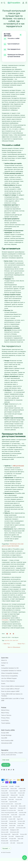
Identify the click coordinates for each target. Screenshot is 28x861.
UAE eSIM (12, 843)
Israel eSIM (4, 799)
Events (3, 683)
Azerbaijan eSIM (5, 806)
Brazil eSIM (11, 799)
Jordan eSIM (20, 825)
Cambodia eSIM (21, 808)
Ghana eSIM (4, 823)
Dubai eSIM (4, 819)
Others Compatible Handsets (9, 673)
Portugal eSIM (12, 838)
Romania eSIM (4, 840)
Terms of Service (6, 715)
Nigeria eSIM (15, 834)
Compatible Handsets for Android (11, 670)
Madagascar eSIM (14, 829)
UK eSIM (11, 786)
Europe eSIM (5, 732)
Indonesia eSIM (5, 788)
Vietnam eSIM (21, 793)
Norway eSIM (23, 834)
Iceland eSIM (4, 825)
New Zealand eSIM (5, 834)
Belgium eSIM (4, 808)
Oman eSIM (4, 836)
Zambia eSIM (20, 843)
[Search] (5, 2)
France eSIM (13, 793)
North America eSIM (7, 740)
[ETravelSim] (14, 3)
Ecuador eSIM (12, 819)
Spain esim (15, 640)
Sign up (5, 764)
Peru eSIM (11, 836)
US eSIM (17, 786)
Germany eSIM (21, 821)
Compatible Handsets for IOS (10, 668)
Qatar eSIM (20, 838)
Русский (5, 848)
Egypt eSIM (20, 819)
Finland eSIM (4, 801)
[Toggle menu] (1, 2)
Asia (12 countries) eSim (7, 803)
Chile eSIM (20, 810)
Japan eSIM (22, 790)
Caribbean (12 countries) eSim (8, 810)
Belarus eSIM (22, 806)
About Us (4, 660)
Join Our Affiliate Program (9, 678)
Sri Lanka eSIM (4, 843)
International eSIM (6, 743)
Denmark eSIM (16, 816)
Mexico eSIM (13, 788)
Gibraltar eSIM (12, 823)
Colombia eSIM (22, 812)
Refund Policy (5, 710)
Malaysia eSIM (14, 795)
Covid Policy (5, 720)
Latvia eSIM (11, 827)
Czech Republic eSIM (6, 816)
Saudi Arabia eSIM (14, 840)
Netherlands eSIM (14, 832)
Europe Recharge (6, 735)
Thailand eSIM (22, 788)
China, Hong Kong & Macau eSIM (9, 812)
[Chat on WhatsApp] (24, 857)
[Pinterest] (13, 769)
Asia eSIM (4, 738)
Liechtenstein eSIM (20, 827)
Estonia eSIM (19, 799)
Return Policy (5, 712)
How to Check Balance (8, 681)
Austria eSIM (18, 803)
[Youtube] (8, 769)
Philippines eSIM (19, 836)
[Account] (23, 2)
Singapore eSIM (5, 795)
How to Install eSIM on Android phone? (12, 686)
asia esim (7, 640)
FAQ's (3, 665)
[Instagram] (6, 769)
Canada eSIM (4, 797)
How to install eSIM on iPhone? (10, 689)
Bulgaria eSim (13, 808)
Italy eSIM (21, 795)
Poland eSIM (4, 838)
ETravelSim (5, 620)
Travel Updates (5, 723)
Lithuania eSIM (4, 829)
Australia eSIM (4, 793)
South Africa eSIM (13, 790)
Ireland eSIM (12, 825)
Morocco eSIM (4, 832)
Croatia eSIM (14, 814)
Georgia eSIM (12, 821)
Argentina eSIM (13, 801)
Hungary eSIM (21, 823)
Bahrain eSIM (14, 806)
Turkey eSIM (4, 790)
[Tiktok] (11, 769)
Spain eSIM (20, 797)
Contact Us (4, 663)
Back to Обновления (14, 647)
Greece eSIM (12, 797)
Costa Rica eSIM (5, 814)
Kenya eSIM (4, 827)
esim (11, 640)
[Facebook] (4, 769)
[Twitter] (1, 769)
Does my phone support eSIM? (10, 691)
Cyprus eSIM (22, 814)
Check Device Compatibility (9, 676)
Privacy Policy (5, 718)
